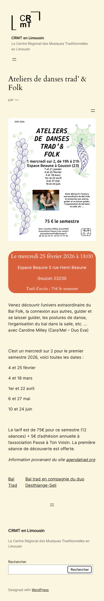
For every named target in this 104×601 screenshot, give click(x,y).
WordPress (40, 590)
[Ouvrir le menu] (14, 59)
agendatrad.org (80, 459)
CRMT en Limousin (27, 38)
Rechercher (17, 562)
